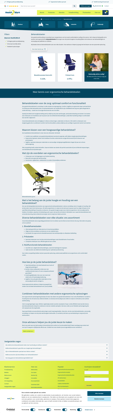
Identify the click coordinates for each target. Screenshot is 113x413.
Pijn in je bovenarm (63, 386)
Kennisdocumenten (36, 387)
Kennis (42, 12)
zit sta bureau (35, 298)
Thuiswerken (87, 12)
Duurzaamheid (35, 381)
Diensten (61, 12)
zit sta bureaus (38, 208)
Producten (51, 12)
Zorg (53, 19)
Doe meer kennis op (37, 49)
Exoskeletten (61, 380)
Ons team (33, 372)
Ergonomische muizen (64, 372)
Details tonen (89, 409)
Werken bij (34, 375)
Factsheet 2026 (35, 384)
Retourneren (7, 375)
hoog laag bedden (56, 311)
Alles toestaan (99, 393)
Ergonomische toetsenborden (66, 375)
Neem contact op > (28, 331)
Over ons (97, 12)
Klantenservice (9, 367)
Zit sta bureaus (62, 378)
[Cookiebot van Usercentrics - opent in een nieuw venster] (10, 410)
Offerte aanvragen (85, 6)
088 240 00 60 (98, 6)
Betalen (6, 372)
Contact (106, 6)
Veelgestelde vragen (9, 386)
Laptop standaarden (63, 383)
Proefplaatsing (8, 369)
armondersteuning (27, 214)
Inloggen (6, 378)
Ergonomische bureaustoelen (66, 369)
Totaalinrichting (73, 12)
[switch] (48, 409)
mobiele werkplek (56, 306)
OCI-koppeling (8, 381)
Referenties (34, 369)
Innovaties (34, 378)
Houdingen (59, 19)
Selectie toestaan (99, 399)
